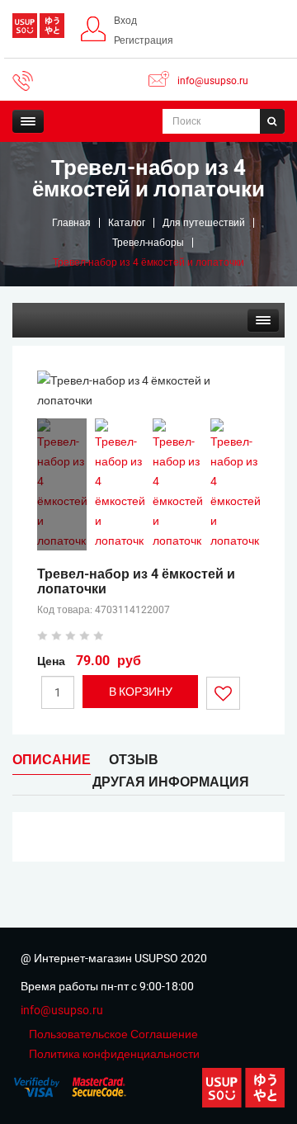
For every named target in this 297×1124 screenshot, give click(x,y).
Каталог (126, 223)
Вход (125, 20)
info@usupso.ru (212, 81)
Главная (71, 223)
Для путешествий (204, 223)
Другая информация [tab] (170, 782)
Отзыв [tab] (133, 759)
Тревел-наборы (148, 242)
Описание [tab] (51, 759)
